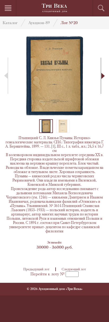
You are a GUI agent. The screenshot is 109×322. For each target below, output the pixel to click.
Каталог (10, 23)
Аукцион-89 (39, 23)
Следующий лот (74, 269)
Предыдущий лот (36, 269)
